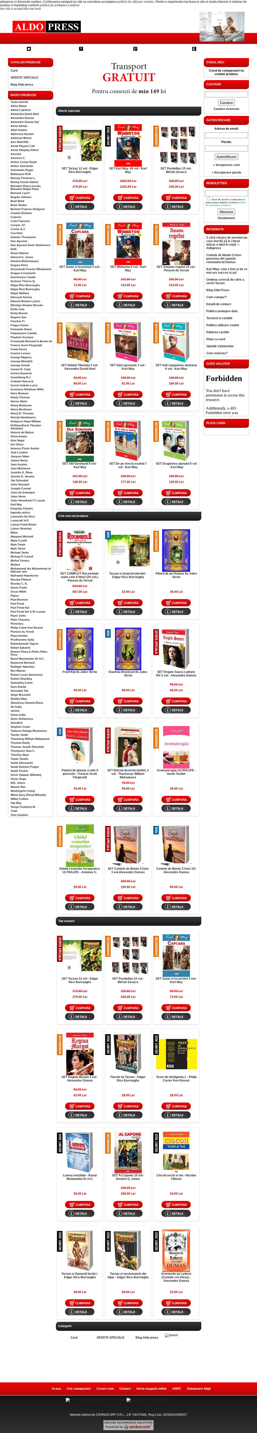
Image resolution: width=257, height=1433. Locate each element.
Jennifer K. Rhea (21, 472)
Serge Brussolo (21, 694)
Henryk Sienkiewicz (23, 417)
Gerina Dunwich (21, 373)
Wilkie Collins (19, 798)
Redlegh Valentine (22, 666)
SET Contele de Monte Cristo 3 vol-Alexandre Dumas (128, 870)
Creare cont (105, 1388)
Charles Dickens (21, 213)
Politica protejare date (222, 311)
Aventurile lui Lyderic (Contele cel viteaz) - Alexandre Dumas (176, 1277)
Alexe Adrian (19, 125)
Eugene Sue (18, 317)
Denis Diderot (20, 253)
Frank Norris (19, 349)
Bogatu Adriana (21, 197)
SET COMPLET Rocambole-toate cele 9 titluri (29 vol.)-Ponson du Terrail (79, 577)
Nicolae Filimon (21, 579)
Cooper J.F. (18, 225)
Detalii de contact (218, 304)
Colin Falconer (20, 221)
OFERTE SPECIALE (24, 77)
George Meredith (22, 361)
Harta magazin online (152, 1388)
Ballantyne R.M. (21, 173)
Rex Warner (18, 670)
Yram (14, 810)
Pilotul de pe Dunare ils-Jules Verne (176, 575)
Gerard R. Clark (21, 369)
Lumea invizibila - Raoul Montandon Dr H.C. (80, 1177)
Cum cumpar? (99, 49)
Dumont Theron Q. (23, 281)
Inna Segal (17, 440)
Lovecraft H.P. (20, 520)
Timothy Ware (20, 754)
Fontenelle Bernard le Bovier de (31, 341)
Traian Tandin (19, 758)
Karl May (16, 504)
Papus (15, 595)
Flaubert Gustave (22, 337)
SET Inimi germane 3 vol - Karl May (128, 367)
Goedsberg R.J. (21, 377)
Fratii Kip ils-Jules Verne (79, 672)
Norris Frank (19, 587)
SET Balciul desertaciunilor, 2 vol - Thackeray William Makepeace (128, 774)
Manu (14, 532)
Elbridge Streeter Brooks (27, 305)
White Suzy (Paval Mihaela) (28, 794)
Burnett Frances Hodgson (28, 209)
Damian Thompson (23, 237)
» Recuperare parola (226, 172)
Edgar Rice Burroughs (25, 285)
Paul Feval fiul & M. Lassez (28, 611)
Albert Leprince (21, 109)
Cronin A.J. (18, 229)
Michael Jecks (20, 552)
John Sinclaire (20, 484)
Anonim (16, 153)
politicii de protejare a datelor (59, 5)
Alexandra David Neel (25, 113)
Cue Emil (16, 233)
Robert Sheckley (21, 678)
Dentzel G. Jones (22, 257)
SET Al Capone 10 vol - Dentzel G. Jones (128, 1177)
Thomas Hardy (20, 742)
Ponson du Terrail (22, 631)
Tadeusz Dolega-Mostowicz (29, 730)
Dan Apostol (19, 241)
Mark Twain (18, 544)
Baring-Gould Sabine (24, 182)
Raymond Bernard (23, 662)
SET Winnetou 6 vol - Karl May (128, 268)
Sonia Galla (18, 714)
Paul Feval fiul (20, 607)
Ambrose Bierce (21, 137)
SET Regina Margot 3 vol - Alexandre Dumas (79, 1078)
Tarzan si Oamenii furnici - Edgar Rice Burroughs (79, 1275)
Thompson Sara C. (23, 750)
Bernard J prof (20, 193)
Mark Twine (18, 548)
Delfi (14, 249)
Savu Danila (18, 686)
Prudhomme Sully (22, 639)
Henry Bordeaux (21, 409)
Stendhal (16, 722)
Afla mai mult (32, 9)
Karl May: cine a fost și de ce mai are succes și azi (226, 270)
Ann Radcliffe (20, 141)
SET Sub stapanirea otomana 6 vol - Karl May (176, 367)
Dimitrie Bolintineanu (25, 261)
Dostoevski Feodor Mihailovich (31, 269)
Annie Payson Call (23, 145)
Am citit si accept (11, 9)
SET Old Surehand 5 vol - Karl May (79, 465)
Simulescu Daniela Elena (27, 702)
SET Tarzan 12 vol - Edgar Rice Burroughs (80, 170)
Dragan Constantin (23, 273)
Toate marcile (19, 101)
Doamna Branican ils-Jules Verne (128, 673)
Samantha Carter (22, 682)
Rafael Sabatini (20, 647)
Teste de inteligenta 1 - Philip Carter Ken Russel (176, 1078)
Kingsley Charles (22, 508)
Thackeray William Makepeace (30, 738)
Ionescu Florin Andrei (25, 448)
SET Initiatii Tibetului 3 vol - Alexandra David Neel (80, 367)
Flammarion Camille (24, 333)
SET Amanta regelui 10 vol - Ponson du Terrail (176, 268)
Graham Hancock (22, 381)
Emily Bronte (19, 313)
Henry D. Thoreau (22, 413)
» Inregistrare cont (226, 165)
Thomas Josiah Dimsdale (27, 746)
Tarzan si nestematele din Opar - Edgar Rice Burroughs (128, 1275)
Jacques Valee (20, 456)
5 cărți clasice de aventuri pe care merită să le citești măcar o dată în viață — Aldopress (226, 243)
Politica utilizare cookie (222, 325)
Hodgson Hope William (26, 421)
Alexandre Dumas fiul (25, 121)
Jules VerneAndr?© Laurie (28, 500)
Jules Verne (18, 496)
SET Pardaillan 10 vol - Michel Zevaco (176, 170)
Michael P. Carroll (22, 556)
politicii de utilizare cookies (135, 2)
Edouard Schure (21, 297)
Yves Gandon (19, 814)
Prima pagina (46, 49)
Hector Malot (19, 401)
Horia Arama (19, 436)
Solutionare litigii (199, 1388)
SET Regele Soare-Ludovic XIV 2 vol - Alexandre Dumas (176, 673)
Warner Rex (18, 786)
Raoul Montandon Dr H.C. (27, 658)
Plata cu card (215, 339)
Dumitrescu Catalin (23, 277)
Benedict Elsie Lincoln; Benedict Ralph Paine (26, 188)
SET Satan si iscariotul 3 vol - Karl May (80, 268)
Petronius (17, 623)
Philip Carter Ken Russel (27, 627)
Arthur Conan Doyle (24, 161)
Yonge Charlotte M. (23, 806)
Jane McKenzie (20, 468)
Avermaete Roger (22, 169)
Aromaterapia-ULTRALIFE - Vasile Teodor (176, 772)
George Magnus (21, 357)
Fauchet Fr (18, 321)
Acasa (56, 1388)
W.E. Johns (18, 782)
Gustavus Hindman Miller (27, 389)
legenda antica (20, 512)
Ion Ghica (17, 444)
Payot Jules (18, 615)
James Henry (19, 460)
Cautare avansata (226, 109)
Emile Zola (17, 309)
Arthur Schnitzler (22, 165)
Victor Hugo (18, 778)
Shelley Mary (19, 698)
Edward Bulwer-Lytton (25, 301)
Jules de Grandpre (23, 492)
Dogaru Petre (19, 265)
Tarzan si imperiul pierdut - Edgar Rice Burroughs (128, 575)
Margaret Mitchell (22, 536)
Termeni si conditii (219, 318)
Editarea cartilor (217, 332)
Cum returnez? (217, 353)
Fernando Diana (21, 329)
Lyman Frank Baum (23, 524)
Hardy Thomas (20, 397)
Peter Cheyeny (20, 619)
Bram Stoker (19, 205)
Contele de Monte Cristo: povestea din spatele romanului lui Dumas (224, 258)
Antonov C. (18, 157)
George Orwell (20, 365)
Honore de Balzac (22, 432)
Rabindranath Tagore (24, 643)
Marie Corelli (19, 540)
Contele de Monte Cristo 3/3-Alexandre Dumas (176, 870)
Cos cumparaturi (156, 49)
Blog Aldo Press (217, 290)
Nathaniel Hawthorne (24, 575)
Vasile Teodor (19, 770)
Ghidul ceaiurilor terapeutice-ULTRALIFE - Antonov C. (80, 870)
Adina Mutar (19, 105)
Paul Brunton (19, 599)
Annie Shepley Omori (25, 149)
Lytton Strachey (21, 528)
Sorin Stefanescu (22, 718)
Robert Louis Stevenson (27, 674)
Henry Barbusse (21, 405)
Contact (207, 49)
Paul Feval (17, 603)
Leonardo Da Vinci (23, 516)
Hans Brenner (20, 393)
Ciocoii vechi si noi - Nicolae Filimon (176, 1177)
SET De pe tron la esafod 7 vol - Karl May (128, 465)
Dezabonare (226, 218)
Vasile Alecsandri (22, 762)
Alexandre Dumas (22, 117)
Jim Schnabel (19, 480)
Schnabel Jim (19, 690)
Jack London (19, 452)
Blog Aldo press (22, 84)
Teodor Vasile (19, 734)
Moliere (15, 564)
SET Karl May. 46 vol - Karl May (128, 170)
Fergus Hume (19, 325)
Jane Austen (19, 464)
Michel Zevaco (20, 560)
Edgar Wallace (20, 293)
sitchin (15, 710)
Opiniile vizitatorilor (220, 346)
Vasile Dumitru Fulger (25, 766)
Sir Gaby (16, 706)
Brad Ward (17, 201)
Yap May (16, 802)
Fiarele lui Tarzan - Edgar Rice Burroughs (128, 1078)
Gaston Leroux (20, 353)
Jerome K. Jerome (22, 476)
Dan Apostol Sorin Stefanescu (30, 245)
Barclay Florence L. (23, 178)
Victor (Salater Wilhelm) (26, 774)
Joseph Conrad (21, 488)
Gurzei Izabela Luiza (24, 385)
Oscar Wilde (18, 591)
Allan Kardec (19, 129)
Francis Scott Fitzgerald (26, 345)
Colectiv (16, 217)
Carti (14, 70)
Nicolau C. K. (19, 583)
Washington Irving (23, 790)
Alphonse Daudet (22, 133)
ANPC (176, 1388)
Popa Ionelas (19, 635)
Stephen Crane (20, 726)
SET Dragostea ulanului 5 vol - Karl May (176, 465)
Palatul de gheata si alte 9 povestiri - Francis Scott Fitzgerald (80, 774)
